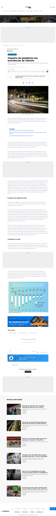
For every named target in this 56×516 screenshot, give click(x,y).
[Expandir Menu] (2, 7)
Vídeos (32, 512)
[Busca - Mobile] (51, 7)
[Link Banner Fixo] (28, 321)
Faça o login (28, 371)
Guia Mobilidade (18, 508)
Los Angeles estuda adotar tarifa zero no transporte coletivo (21, 135)
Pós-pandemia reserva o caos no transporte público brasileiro (21, 130)
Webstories (40, 512)
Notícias (18, 512)
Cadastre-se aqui (22, 358)
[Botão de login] (53, 7)
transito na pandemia (33, 332)
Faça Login (53, 508)
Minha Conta (31, 508)
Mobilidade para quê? (7, 45)
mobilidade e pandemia (12, 332)
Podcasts (25, 512)
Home (3, 45)
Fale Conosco (37, 508)
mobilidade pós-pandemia (23, 332)
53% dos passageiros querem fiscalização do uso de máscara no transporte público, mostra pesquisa (27, 133)
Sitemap (43, 508)
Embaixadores (25, 508)
